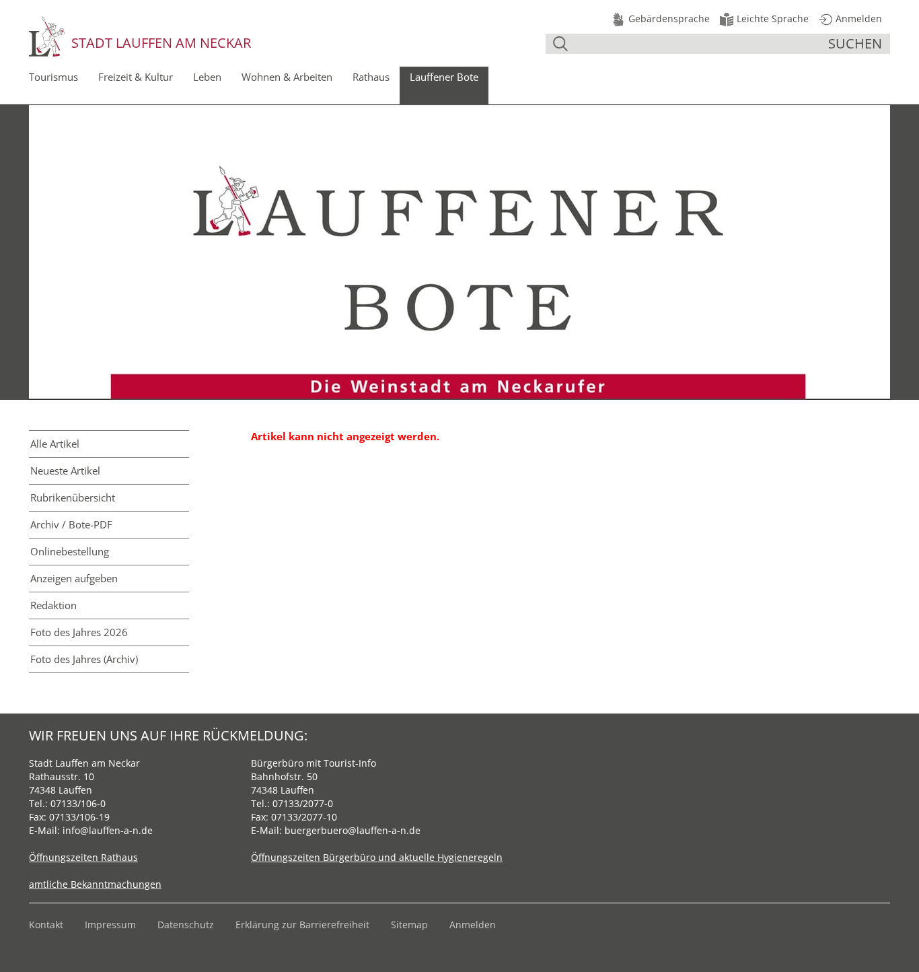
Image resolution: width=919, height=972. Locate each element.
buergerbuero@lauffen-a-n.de (352, 830)
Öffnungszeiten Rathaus (83, 857)
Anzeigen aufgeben (74, 578)
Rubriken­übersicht (72, 497)
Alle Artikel (54, 443)
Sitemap (409, 924)
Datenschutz (185, 924)
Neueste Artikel (65, 470)
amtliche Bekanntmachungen (95, 884)
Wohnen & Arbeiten (287, 76)
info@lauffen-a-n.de (108, 830)
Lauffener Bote (444, 76)
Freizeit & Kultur (135, 76)
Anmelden (472, 924)
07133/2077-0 (302, 803)
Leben (207, 76)
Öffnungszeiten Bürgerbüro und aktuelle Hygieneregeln (377, 857)
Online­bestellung (69, 551)
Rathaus (371, 76)
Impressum (110, 924)
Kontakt (46, 924)
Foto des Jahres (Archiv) (84, 659)
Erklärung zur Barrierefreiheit (302, 924)
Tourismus (53, 76)
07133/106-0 (78, 803)
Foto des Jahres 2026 (79, 632)
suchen (855, 43)
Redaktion (53, 605)
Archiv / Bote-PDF (71, 524)
